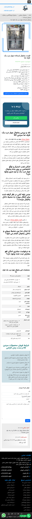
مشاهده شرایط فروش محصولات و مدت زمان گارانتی (16, 93)
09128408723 (8, 11)
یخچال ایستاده (25, 139)
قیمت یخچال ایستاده (16, 220)
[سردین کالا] (25, 8)
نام (29, 391)
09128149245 (8, 7)
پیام (29, 402)
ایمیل (28, 396)
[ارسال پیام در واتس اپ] (4, 515)
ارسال (27, 421)
